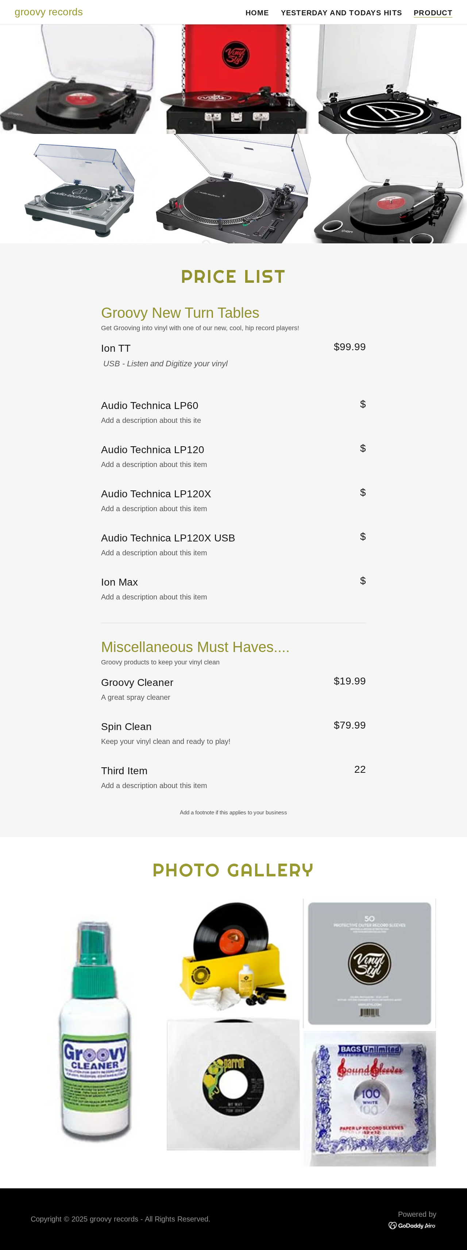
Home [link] (257, 13)
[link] (49, 13)
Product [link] (433, 13)
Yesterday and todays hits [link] (341, 13)
